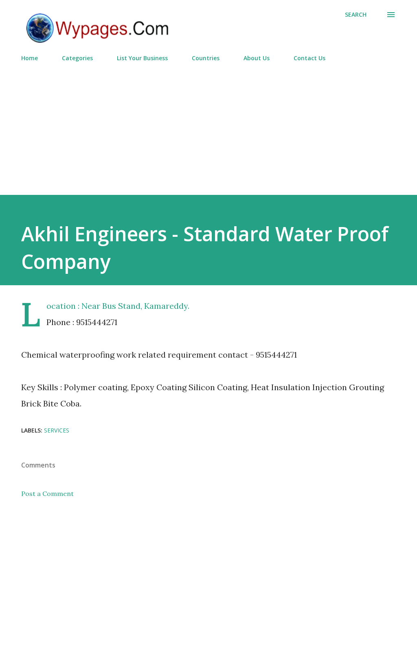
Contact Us (309, 58)
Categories (77, 58)
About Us (257, 58)
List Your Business (142, 58)
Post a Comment (47, 493)
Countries (205, 58)
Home (29, 58)
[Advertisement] (208, 125)
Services (56, 430)
